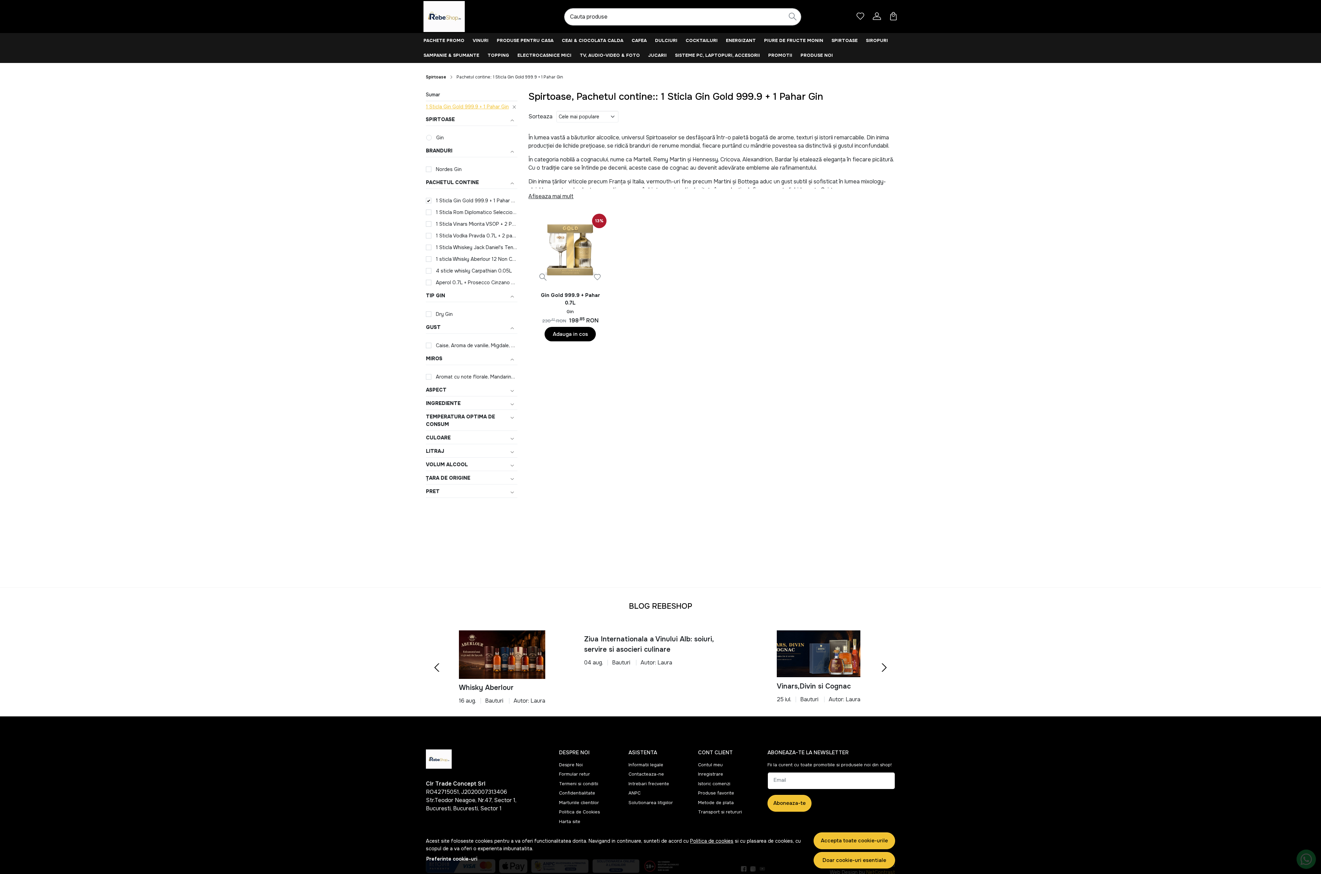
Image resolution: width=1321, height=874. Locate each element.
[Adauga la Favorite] (597, 277)
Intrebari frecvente (649, 784)
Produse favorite (716, 793)
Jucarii (657, 55)
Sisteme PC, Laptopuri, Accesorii (717, 55)
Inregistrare (710, 774)
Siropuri (877, 40)
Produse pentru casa (525, 40)
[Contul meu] (877, 16)
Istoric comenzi (714, 784)
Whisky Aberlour (486, 687)
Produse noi (817, 55)
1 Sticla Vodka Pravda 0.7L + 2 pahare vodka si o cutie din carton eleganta (476, 236)
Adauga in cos (570, 334)
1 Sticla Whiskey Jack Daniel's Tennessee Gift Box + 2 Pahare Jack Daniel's (476, 247)
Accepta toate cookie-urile (854, 840)
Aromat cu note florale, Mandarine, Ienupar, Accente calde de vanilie (476, 377)
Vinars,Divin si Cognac (814, 686)
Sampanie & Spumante (451, 55)
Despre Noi (571, 765)
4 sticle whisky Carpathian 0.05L (474, 271)
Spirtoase (844, 40)
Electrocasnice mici (544, 55)
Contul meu (710, 765)
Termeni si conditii (578, 784)
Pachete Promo (443, 40)
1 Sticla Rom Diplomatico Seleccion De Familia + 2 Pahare (476, 212)
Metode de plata (716, 803)
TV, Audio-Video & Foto (610, 55)
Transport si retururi (720, 812)
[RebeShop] (466, 16)
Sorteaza (540, 116)
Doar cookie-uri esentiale (854, 860)
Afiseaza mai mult (550, 196)
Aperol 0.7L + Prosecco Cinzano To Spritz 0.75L (476, 282)
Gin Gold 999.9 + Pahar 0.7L (570, 299)
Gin (440, 138)
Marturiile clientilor (579, 803)
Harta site (569, 821)
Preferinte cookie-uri (451, 859)
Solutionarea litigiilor (651, 803)
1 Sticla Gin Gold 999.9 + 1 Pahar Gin (467, 107)
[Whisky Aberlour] (502, 654)
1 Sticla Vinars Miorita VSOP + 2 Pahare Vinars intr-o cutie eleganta (476, 224)
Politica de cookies (711, 841)
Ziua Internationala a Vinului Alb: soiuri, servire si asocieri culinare (648, 644)
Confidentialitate (577, 793)
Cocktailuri (702, 40)
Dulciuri (666, 40)
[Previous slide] (436, 667)
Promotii (780, 55)
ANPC (635, 793)
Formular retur (574, 774)
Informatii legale (646, 765)
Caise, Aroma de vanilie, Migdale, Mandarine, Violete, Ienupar (476, 345)
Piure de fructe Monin (793, 40)
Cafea (639, 40)
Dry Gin (444, 314)
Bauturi (494, 700)
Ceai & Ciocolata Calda (592, 40)
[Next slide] (884, 667)
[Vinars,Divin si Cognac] (818, 654)
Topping (498, 55)
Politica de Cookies (579, 812)
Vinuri (480, 40)
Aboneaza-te (789, 803)
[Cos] (893, 16)
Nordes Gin (449, 169)
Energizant (741, 40)
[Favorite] (860, 16)
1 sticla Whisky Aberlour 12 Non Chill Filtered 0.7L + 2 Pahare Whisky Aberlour (476, 259)
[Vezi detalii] (543, 277)
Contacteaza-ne (646, 774)
